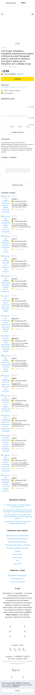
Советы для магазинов (17, 581)
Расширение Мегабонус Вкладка (17, 548)
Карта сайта (18, 563)
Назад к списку (2, 14)
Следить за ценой (17, 132)
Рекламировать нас (17, 578)
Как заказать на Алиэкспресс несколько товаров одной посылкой (17, 522)
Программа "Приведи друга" (17, 575)
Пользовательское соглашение (13, 661)
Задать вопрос (17, 554)
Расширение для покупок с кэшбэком (17, 545)
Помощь (17, 551)
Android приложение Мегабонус (17, 539)
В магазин (17, 79)
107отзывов (4, 87)
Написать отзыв (17, 185)
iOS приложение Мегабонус (17, 542)
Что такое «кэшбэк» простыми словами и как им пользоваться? (17, 506)
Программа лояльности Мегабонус (17, 535)
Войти (23, 3)
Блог (17, 560)
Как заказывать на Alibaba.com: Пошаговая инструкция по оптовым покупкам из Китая (17, 510)
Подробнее (20, 74)
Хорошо (17, 690)
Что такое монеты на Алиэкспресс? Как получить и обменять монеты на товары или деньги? (17, 516)
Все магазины (17, 557)
